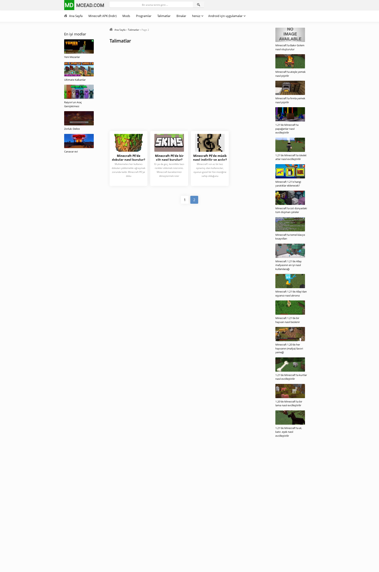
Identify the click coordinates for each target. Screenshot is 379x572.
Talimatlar (164, 16)
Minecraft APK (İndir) (102, 16)
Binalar (181, 16)
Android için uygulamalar (225, 16)
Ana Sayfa (76, 16)
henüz (196, 16)
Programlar (143, 16)
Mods (126, 16)
